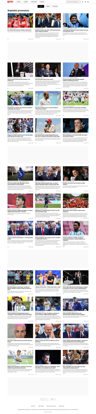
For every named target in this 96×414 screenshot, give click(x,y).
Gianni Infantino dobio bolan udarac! (44, 79)
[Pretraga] (82, 1)
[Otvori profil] (84, 1)
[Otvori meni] (87, 1)
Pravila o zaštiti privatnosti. (73, 409)
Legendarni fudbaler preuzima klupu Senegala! (74, 107)
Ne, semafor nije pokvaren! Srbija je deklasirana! (19, 30)
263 (52, 399)
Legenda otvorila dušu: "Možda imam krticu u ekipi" (48, 287)
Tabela (47, 6)
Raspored (55, 6)
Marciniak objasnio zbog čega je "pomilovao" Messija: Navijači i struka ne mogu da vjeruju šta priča (19, 288)
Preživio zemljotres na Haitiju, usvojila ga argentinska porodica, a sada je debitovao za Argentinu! (74, 239)
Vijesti (40, 6)
